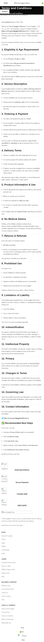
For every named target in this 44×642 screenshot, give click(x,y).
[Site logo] (22, 3)
